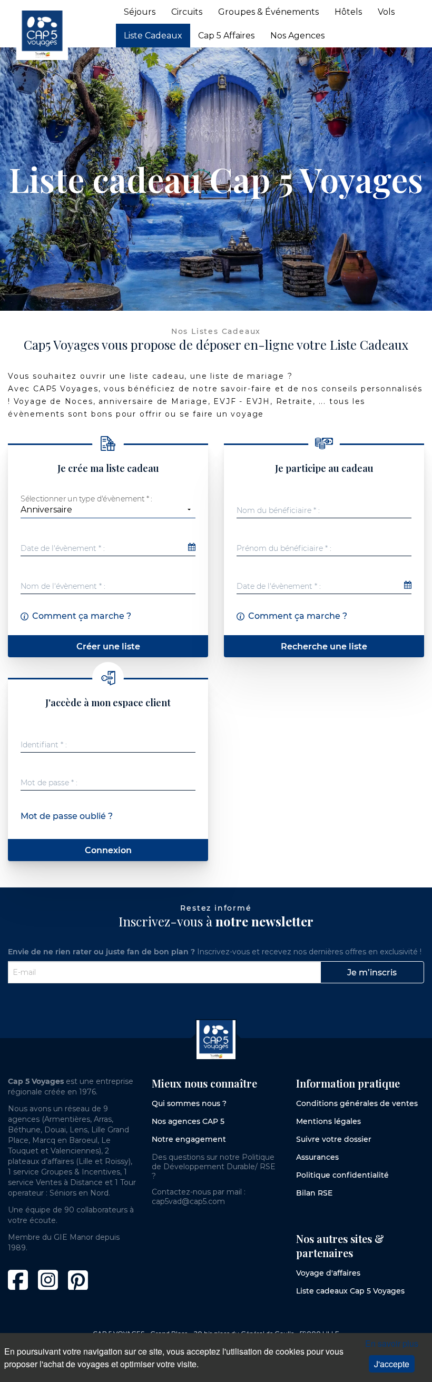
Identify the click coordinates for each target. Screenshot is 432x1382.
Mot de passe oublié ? (67, 816)
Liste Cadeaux (153, 36)
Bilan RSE (314, 1193)
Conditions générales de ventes (357, 1103)
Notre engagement (189, 1139)
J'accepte (391, 1364)
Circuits (186, 12)
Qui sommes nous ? (189, 1103)
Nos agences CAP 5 (188, 1121)
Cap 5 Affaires (226, 36)
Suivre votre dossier (333, 1139)
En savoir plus (391, 1343)
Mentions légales (328, 1121)
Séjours (139, 12)
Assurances (317, 1157)
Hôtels (348, 12)
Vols (386, 12)
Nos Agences (297, 36)
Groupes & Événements (268, 12)
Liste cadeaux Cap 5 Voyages (350, 1291)
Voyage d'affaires (328, 1273)
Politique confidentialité (342, 1175)
